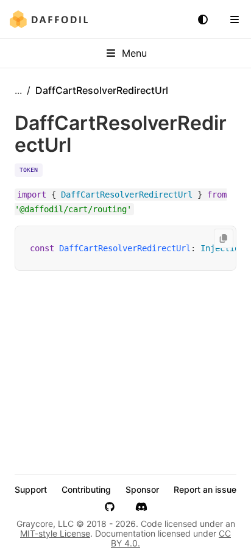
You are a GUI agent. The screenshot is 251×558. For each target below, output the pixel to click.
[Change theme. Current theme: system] (202, 19)
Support (31, 490)
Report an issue (205, 490)
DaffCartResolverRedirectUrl (125, 248)
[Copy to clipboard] (223, 238)
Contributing (86, 490)
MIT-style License (55, 533)
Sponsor (142, 490)
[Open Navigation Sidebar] (234, 19)
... (18, 90)
